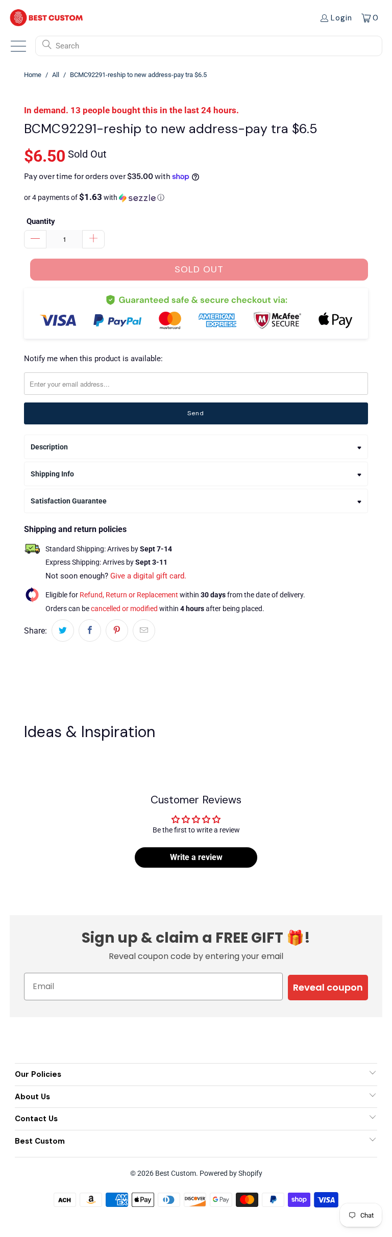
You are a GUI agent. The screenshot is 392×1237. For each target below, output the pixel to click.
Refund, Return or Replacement (129, 595)
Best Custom (175, 1173)
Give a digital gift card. (148, 575)
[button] (196, 197)
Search (67, 46)
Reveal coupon (328, 987)
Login (341, 18)
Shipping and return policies (75, 529)
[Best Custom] (46, 17)
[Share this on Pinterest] (117, 630)
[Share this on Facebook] (90, 630)
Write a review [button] (196, 857)
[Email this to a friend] (144, 630)
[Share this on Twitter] (63, 630)
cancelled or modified (124, 608)
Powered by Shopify (231, 1173)
